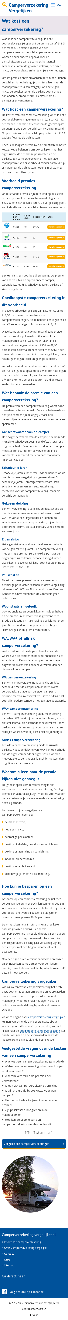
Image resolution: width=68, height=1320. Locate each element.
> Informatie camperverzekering (21, 1242)
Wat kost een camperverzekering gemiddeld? (34, 1061)
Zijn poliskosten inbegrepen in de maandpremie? (25, 1112)
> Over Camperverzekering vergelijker (25, 1247)
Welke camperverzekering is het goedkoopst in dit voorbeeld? (32, 1068)
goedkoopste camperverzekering (40, 1030)
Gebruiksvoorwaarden (34, 1308)
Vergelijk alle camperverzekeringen (26, 1144)
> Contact (8, 1253)
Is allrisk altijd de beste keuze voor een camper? (29, 1093)
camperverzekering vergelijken (46, 1017)
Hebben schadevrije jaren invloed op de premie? (29, 1102)
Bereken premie (56, 227)
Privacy (34, 1314)
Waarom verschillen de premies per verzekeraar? (26, 1078)
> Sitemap (8, 1265)
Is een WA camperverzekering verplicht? (31, 1085)
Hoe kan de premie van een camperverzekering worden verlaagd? (26, 1122)
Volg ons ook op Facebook (26, 1292)
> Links (6, 1259)
